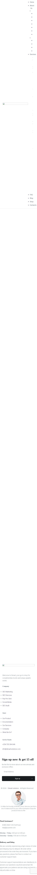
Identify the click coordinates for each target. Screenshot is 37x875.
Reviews (5, 446)
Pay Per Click (7, 699)
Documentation (7, 722)
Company (5, 729)
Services (33, 54)
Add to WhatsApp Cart (25, 309)
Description (6, 329)
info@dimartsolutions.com (11, 749)
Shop (31, 202)
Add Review (13, 457)
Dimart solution (13, 788)
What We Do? (7, 732)
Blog (31, 198)
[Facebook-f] (5, 753)
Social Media (6, 702)
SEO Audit (5, 706)
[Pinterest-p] (9, 753)
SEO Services (7, 695)
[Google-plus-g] (7, 753)
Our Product (6, 718)
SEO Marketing (7, 692)
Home (32, 2)
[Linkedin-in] (11, 753)
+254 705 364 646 (8, 744)
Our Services (6, 725)
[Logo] (15, 104)
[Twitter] (3, 753)
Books (9, 263)
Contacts (33, 205)
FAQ (31, 195)
